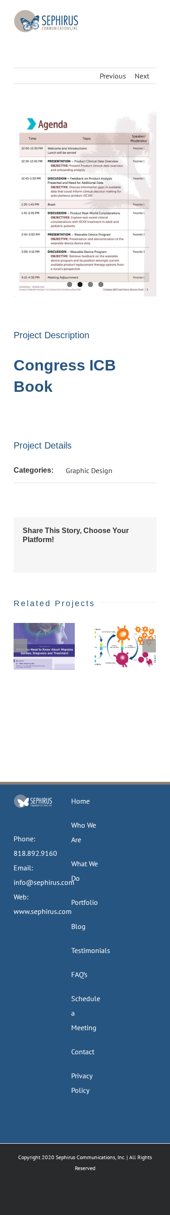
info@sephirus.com (44, 882)
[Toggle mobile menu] (152, 14)
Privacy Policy (81, 1083)
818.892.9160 (35, 853)
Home (80, 800)
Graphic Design (89, 470)
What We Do (84, 871)
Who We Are (83, 832)
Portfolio (84, 902)
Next (142, 75)
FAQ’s (79, 974)
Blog (78, 926)
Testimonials (85, 950)
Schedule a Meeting (85, 1013)
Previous (113, 75)
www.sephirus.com (43, 911)
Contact (82, 1051)
